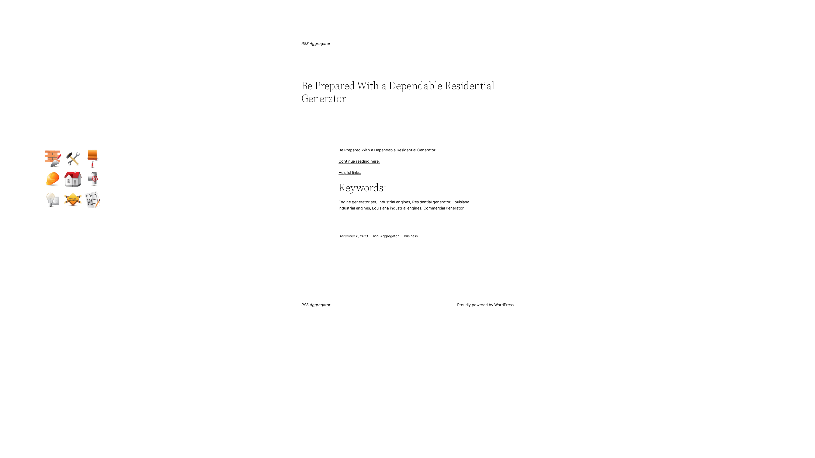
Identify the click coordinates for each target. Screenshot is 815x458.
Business (411, 236)
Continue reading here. (359, 161)
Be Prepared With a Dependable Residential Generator (387, 150)
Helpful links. (350, 172)
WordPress (504, 305)
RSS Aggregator (315, 43)
